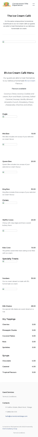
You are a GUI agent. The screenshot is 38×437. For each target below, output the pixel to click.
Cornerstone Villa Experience (20, 4)
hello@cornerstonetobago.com (16, 416)
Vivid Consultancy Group (9, 428)
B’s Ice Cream (30, 81)
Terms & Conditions (9, 396)
